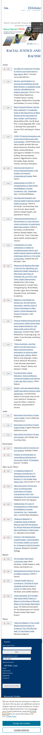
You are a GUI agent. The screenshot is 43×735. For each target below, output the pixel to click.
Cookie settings (21, 730)
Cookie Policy (11, 716)
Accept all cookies (21, 723)
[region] (21, 716)
